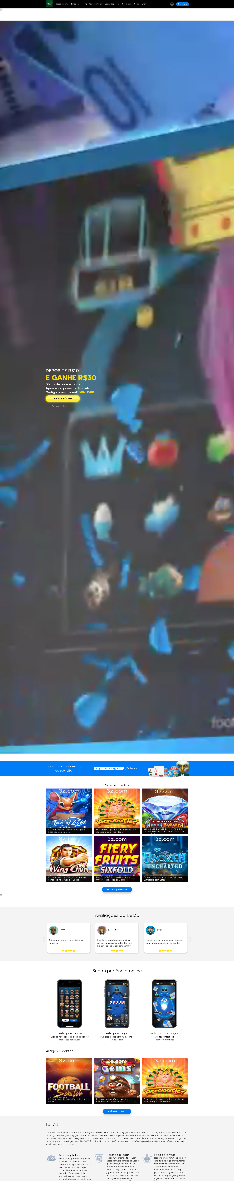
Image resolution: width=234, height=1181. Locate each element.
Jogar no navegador (108, 768)
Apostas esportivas (93, 4)
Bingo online (76, 4)
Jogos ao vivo (62, 4)
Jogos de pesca (112, 4)
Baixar (130, 768)
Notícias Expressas (142, 4)
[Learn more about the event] (117, 20)
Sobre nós (126, 4)
